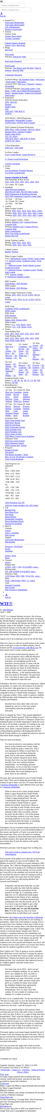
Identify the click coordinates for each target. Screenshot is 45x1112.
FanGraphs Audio (28, 89)
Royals (21, 349)
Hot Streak (9, 514)
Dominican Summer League (18, 277)
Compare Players (30, 222)
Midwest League (15, 265)
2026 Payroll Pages (12, 425)
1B (15, 380)
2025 (7, 182)
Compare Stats (10, 224)
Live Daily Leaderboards (15, 173)
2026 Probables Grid (13, 432)
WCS (37, 295)
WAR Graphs (10, 311)
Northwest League (12, 268)
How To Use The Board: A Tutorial (19, 457)
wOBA (8, 567)
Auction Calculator (12, 38)
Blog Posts (21, 45)
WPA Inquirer (10, 315)
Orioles (8, 351)
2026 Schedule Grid (13, 429)
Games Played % (28, 155)
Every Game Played (13, 155)
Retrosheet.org (6, 1106)
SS (22, 380)
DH (38, 380)
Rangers (35, 359)
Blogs (7, 558)
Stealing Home (18, 93)
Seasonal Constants (12, 585)
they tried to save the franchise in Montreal (26, 917)
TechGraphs (11, 82)
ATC (7, 109)
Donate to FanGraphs (13, 29)
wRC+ (14, 567)
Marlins (8, 366)
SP (13, 383)
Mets (7, 369)
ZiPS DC (13, 102)
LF (28, 380)
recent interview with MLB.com (25, 648)
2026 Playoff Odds (12, 192)
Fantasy (39, 84)
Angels (35, 345)
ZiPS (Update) (21, 129)
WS (18, 295)
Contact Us (16, 1070)
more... (36, 567)
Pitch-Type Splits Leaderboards (17, 233)
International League (18, 258)
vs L (13, 324)
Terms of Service (38, 1070)
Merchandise (10, 542)
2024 (12, 182)
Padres (35, 372)
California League (15, 270)
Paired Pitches (10, 517)
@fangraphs (5, 1070)
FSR (22, 576)
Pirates (21, 372)
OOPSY (8, 114)
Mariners (36, 354)
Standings (9, 551)
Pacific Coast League (36, 258)
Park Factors (10, 535)
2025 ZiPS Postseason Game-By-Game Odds (23, 196)
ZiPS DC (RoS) (34, 129)
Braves (8, 364)
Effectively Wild (19, 57)
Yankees (8, 358)
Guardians (23, 347)
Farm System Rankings (14, 459)
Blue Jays (9, 347)
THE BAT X (19, 111)
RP (16, 383)
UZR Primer (10, 576)
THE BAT (9, 111)
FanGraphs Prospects (13, 61)
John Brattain (7, 610)
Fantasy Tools (10, 556)
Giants (35, 370)
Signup (8, 45)
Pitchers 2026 (21, 320)
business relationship (9, 785)
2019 (37, 182)
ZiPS (7, 102)
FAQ (14, 45)
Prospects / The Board (13, 546)
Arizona (13, 274)
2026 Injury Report (12, 423)
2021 (27, 182)
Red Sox (8, 356)
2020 (32, 182)
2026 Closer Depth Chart (15, 420)
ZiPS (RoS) (9, 129)
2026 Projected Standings (15, 189)
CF (31, 380)
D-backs (35, 365)
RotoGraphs (10, 66)
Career (39, 211)
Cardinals (22, 367)
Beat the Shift (18, 70)
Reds (21, 374)
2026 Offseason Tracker (14, 443)
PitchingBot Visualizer (14, 519)
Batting (8, 252)
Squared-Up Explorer (13, 524)
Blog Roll (9, 50)
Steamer (8, 104)
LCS (24, 295)
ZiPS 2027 (9, 148)
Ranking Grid (17, 222)
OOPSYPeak (10, 123)
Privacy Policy (23, 1072)
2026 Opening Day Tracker (16, 445)
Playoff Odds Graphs (29, 192)
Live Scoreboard (11, 170)
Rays (7, 353)
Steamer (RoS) (11, 132)
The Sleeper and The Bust (23, 68)
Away (28, 324)
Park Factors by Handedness (16, 590)
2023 (17, 182)
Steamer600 (9, 120)
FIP (6, 571)
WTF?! (6, 603)
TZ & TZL (29, 576)
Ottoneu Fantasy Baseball (15, 43)
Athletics (36, 350)
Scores (7, 549)
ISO (20, 567)
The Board (9, 452)
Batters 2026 (10, 320)
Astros (35, 348)
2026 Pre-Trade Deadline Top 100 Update (21, 505)
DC (7, 349)
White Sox (23, 356)
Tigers (21, 351)
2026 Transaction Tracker (15, 427)
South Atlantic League (31, 265)
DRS (18, 576)
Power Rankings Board (14, 521)
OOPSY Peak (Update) (26, 123)
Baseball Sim (10, 510)
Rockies (35, 374)
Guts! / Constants (12, 533)
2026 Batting (10, 284)
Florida (20, 274)
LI (28, 581)
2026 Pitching (21, 284)
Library (8, 531)
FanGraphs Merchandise (14, 25)
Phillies (8, 375)
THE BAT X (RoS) (27, 139)
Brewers (22, 365)
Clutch (32, 581)
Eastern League (15, 261)
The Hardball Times (26, 79)
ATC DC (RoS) (11, 136)
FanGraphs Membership (14, 22)
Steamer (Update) (25, 132)
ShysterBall (9, 86)
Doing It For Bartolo (33, 93)
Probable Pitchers (26, 170)
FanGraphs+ (22, 82)
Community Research (13, 75)
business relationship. (12, 787)
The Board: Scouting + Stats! (16, 455)
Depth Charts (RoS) (13, 134)
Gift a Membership (12, 27)
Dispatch (30, 84)
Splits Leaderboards (13, 231)
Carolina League (29, 270)
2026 (14, 211)
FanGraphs (9, 54)
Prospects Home (11, 450)
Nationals (9, 371)
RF (35, 380)
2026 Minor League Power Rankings (19, 436)
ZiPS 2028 (18, 148)
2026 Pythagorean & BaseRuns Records (21, 194)
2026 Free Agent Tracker (15, 441)
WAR (7, 581)
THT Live (22, 84)
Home (23, 324)
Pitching (15, 252)
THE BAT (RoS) (12, 139)
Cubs (21, 370)
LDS (30, 295)
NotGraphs (40, 79)
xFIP (10, 571)
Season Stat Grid (11, 236)
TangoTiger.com (6, 1097)
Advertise (26, 1070)
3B (25, 380)
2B (18, 380)
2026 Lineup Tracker (13, 434)
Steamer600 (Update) (23, 120)
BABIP (16, 571)
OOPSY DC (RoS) (12, 141)
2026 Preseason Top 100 (14, 503)
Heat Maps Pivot (11, 512)
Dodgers (35, 367)
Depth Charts (10, 107)
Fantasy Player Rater (13, 36)
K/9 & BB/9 (25, 571)
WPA (23, 581)
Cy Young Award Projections (16, 159)
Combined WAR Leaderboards (17, 309)
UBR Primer (15, 581)
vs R (18, 324)
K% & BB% (27, 567)
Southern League (29, 261)
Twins (21, 353)
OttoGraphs (9, 95)
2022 (22, 182)
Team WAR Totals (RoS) (15, 340)
